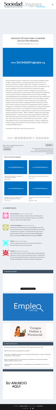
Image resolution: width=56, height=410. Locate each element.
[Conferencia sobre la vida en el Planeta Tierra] (40, 188)
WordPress (40, 406)
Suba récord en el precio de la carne (38, 176)
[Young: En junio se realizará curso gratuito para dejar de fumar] (15, 188)
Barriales (27, 44)
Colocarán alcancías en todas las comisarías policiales (13, 176)
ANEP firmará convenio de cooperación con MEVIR (16, 351)
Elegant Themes (24, 406)
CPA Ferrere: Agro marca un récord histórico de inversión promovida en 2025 (23, 347)
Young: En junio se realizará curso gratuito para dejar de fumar (13, 198)
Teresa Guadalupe (16, 225)
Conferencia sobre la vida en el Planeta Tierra (39, 198)
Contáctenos (26, 408)
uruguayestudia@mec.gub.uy (14, 124)
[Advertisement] (28, 20)
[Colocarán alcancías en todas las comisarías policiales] (15, 167)
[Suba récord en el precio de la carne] (40, 167)
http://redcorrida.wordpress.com (26, 128)
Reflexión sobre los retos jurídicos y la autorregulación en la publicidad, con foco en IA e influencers (26, 365)
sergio (12, 241)
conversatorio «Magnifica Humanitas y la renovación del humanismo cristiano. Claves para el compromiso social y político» (27, 355)
